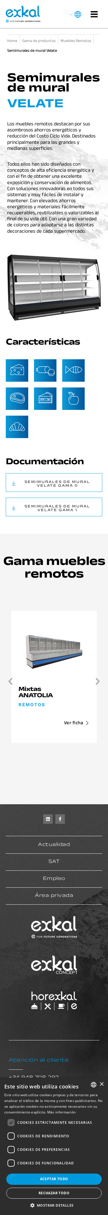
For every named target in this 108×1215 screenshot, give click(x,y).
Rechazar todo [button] (54, 1193)
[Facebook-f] (60, 819)
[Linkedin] (48, 819)
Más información (61, 1112)
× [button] (101, 1084)
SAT (54, 862)
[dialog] (54, 1146)
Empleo (54, 879)
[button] (10, 681)
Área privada (54, 896)
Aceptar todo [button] (54, 1178)
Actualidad (54, 845)
